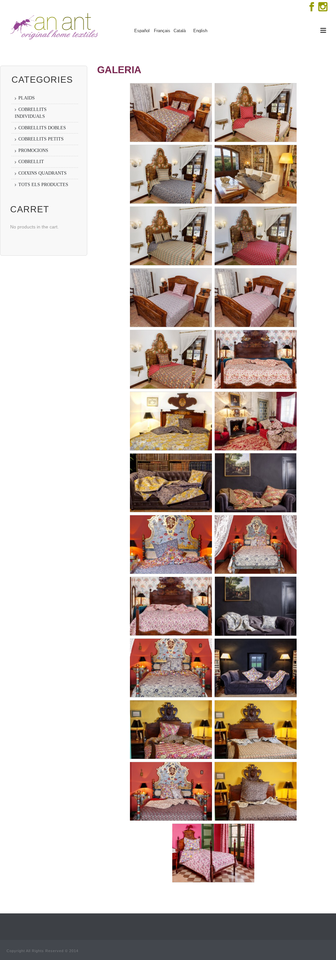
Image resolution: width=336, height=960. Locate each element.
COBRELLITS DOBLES (42, 127)
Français (162, 31)
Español (142, 31)
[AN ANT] (53, 26)
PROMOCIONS (33, 150)
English (200, 31)
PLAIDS (26, 98)
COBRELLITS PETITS (41, 139)
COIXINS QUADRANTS (42, 173)
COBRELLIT (31, 161)
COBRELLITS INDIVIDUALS (31, 113)
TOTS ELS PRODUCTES (43, 184)
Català (180, 31)
